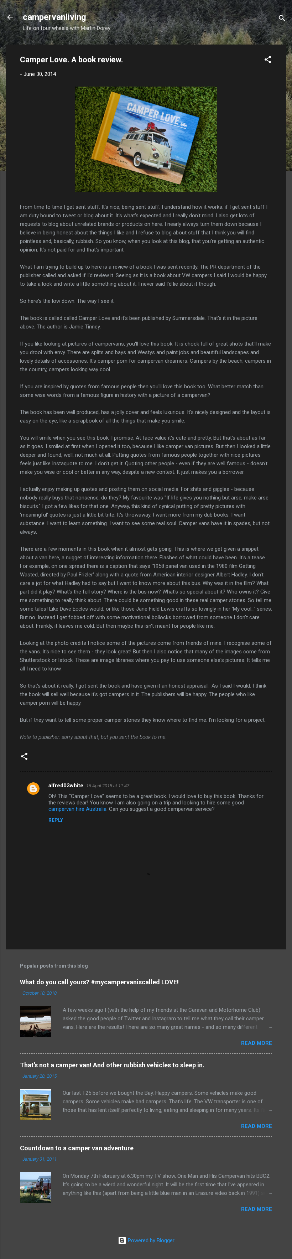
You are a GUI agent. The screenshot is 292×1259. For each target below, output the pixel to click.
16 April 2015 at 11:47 (107, 785)
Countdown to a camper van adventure (77, 1148)
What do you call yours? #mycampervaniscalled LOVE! (99, 982)
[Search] (282, 19)
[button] (268, 60)
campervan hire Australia (77, 809)
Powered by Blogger (150, 1240)
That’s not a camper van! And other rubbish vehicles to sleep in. (112, 1065)
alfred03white (65, 785)
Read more (256, 1043)
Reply (55, 820)
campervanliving (54, 17)
